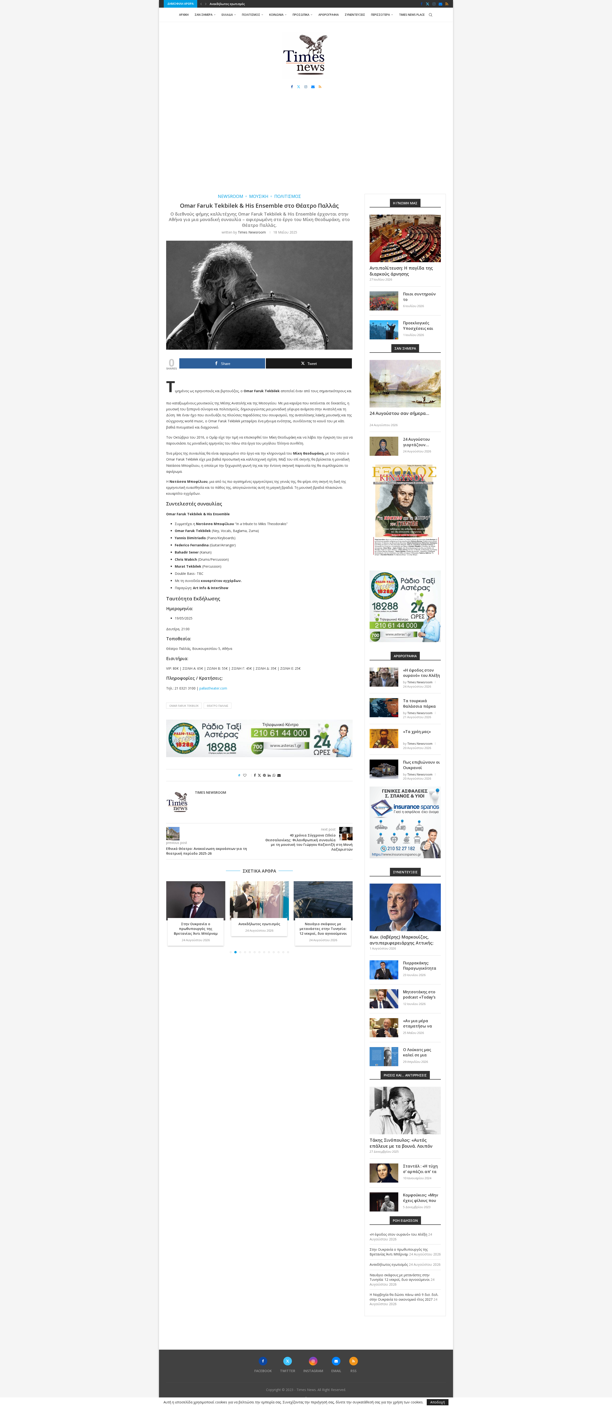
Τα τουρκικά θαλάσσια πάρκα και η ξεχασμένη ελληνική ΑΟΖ (419, 708)
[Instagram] (434, 4)
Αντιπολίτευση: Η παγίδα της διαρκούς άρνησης (401, 271)
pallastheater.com (213, 688)
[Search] (430, 15)
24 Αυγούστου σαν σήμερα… (399, 413)
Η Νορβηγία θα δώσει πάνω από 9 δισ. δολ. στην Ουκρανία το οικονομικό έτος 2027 (404, 1297)
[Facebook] (422, 4)
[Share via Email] (279, 775)
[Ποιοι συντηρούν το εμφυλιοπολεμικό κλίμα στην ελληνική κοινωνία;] (384, 300)
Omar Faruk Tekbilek (184, 705)
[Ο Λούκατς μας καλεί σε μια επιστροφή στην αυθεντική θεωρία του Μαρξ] (384, 1056)
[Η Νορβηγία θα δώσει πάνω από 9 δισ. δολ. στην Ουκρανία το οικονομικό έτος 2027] (323, 900)
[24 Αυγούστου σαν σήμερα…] (405, 383)
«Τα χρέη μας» (417, 731)
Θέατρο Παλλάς (217, 705)
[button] (201, 4)
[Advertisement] (306, 146)
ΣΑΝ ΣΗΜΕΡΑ (204, 15)
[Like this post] (248, 775)
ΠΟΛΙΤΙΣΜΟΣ (251, 15)
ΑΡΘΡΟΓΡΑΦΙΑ (328, 15)
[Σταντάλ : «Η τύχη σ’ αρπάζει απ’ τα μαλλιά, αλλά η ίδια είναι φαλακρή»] (384, 1173)
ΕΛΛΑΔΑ (227, 15)
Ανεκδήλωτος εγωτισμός (196, 924)
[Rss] (446, 4)
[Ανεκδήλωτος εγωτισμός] (195, 900)
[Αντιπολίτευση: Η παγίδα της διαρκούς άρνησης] (405, 238)
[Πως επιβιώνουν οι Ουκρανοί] (384, 769)
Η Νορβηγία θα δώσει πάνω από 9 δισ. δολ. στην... (323, 926)
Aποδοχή (437, 1402)
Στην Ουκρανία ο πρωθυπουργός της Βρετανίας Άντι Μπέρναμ (399, 1251)
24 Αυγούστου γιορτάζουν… (416, 442)
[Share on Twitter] (259, 775)
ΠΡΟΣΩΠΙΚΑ (301, 15)
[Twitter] (427, 4)
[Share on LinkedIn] (269, 775)
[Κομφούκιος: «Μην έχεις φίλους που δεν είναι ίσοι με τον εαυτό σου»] (384, 1201)
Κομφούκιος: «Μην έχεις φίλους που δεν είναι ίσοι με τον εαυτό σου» (420, 1203)
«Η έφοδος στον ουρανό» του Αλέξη (421, 673)
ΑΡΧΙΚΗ (184, 15)
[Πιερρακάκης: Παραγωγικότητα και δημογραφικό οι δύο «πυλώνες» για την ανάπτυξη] (384, 969)
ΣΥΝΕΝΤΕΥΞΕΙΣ (355, 15)
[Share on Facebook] (255, 775)
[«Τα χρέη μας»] (384, 738)
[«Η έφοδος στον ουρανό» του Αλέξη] (384, 677)
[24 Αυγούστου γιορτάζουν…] (384, 446)
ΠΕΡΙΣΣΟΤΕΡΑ (380, 15)
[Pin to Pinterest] (264, 775)
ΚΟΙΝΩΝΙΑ (276, 15)
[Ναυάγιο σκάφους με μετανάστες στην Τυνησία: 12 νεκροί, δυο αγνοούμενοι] (259, 900)
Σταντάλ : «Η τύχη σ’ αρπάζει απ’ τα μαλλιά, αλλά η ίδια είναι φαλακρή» (421, 1174)
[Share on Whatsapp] (274, 775)
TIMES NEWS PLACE (412, 15)
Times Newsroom (252, 232)
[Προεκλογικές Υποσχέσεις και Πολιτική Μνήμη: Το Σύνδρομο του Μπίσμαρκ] (384, 329)
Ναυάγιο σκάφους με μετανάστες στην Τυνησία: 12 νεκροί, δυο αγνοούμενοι (264, 4)
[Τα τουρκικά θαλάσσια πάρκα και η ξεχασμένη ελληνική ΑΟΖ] (384, 707)
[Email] (440, 4)
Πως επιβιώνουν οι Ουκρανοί (421, 765)
